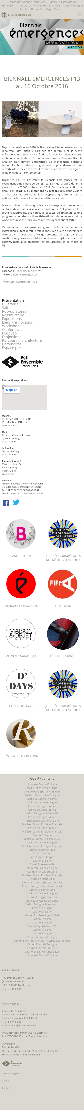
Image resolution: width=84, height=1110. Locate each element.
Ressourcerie (13, 314)
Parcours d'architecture (22, 340)
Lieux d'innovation (17, 322)
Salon (7, 307)
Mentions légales (11, 1073)
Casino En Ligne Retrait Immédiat (42, 886)
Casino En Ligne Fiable (42, 849)
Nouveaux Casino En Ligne (42, 900)
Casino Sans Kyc (42, 853)
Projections (11, 336)
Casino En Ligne (42, 835)
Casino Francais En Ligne (42, 871)
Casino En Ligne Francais (42, 897)
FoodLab (9, 333)
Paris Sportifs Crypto (42, 857)
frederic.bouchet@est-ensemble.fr (27, 493)
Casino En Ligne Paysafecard (42, 904)
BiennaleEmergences (25, 274)
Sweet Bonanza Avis (42, 864)
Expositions (12, 318)
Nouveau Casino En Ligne (42, 784)
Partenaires (12, 344)
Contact (6, 1087)
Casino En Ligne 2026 (42, 879)
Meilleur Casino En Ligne (42, 799)
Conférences (12, 329)
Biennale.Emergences (28, 271)
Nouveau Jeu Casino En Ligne (42, 820)
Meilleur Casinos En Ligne (42, 788)
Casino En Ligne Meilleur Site (42, 813)
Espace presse (14, 347)
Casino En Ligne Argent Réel (42, 915)
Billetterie (10, 304)
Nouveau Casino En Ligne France (42, 882)
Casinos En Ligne (42, 908)
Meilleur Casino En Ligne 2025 (42, 839)
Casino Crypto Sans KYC (42, 926)
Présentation (13, 300)
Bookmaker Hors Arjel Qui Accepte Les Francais (42, 940)
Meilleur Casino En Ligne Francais (42, 831)
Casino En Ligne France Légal (42, 951)
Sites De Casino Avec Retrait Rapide (38, 5)
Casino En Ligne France (42, 806)
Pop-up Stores (14, 311)
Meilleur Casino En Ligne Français (42, 824)
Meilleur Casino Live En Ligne (42, 795)
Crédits (5, 1080)
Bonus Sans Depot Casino (46, 9)
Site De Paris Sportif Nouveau (42, 791)
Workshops (11, 325)
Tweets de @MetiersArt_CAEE (20, 282)
